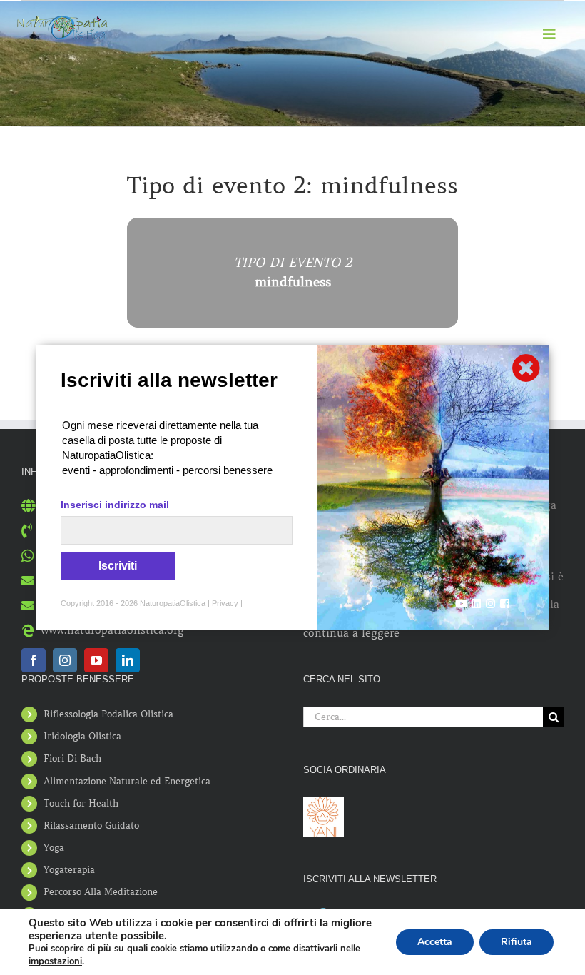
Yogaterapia (69, 870)
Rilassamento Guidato (91, 825)
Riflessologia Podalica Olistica (108, 714)
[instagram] (65, 660)
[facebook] (33, 660)
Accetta (434, 942)
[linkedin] (128, 660)
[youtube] (96, 660)
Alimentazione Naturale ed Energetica (127, 781)
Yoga (54, 848)
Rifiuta (516, 942)
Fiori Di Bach (72, 758)
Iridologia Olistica (82, 736)
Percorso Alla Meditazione (101, 892)
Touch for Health (81, 803)
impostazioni (55, 961)
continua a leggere (351, 633)
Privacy (225, 603)
